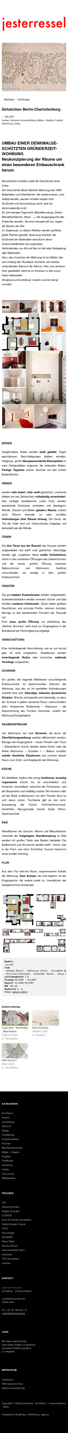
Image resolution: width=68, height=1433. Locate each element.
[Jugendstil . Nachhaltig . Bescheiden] (15, 1018)
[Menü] (6, 4)
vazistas (6, 1263)
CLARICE (7, 1215)
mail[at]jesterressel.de (13, 1313)
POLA (5, 1228)
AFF (4, 1202)
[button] (10, 306)
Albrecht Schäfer (10, 1207)
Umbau (16, 123)
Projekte (59, 120)
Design (5, 1130)
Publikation (7, 1160)
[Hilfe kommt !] (15, 1050)
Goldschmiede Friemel (13, 1224)
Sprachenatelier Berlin (13, 1250)
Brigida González (11, 1211)
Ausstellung (8, 1121)
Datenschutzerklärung (13, 1388)
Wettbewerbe (8, 1178)
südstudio (7, 1254)
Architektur (7, 1113)
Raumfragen (8, 1232)
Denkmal (15, 120)
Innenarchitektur (28, 120)
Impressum (8, 1379)
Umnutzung (8, 1173)
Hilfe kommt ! (9, 1060)
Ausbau (5, 120)
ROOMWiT (7, 1237)
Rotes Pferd (8, 1241)
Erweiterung (8, 1134)
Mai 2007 (9, 116)
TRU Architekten (10, 1258)
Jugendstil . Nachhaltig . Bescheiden (15, 1029)
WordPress (20, 1414)
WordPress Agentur (38, 1414)
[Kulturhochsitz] (45, 1018)
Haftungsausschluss (12, 1383)
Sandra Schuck (10, 1245)
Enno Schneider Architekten (16, 1219)
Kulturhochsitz (40, 1027)
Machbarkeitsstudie (12, 1147)
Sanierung (7, 123)
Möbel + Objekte (45, 120)
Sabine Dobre (19, 992)
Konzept (6, 1143)
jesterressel (27, 1403)
